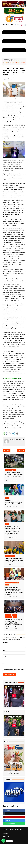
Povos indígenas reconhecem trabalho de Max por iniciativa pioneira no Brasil (14, 560)
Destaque (7, 79)
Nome (4, 650)
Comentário (6, 642)
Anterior (7, 450)
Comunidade (8, 614)
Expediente (5, 833)
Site (3, 663)
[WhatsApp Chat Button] (3, 841)
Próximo (20, 450)
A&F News (5, 829)
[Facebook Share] (7, 433)
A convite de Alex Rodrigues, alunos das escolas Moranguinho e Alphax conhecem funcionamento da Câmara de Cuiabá (13, 623)
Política (11, 79)
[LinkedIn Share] (13, 433)
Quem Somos (6, 836)
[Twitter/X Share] (10, 433)
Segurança (13, 470)
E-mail (4, 656)
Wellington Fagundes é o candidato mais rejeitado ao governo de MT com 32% (13, 502)
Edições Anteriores (14, 773)
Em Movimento (15, 582)
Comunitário (8, 582)
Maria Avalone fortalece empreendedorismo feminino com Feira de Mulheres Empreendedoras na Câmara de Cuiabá (14, 591)
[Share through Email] (17, 433)
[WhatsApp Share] (4, 433)
